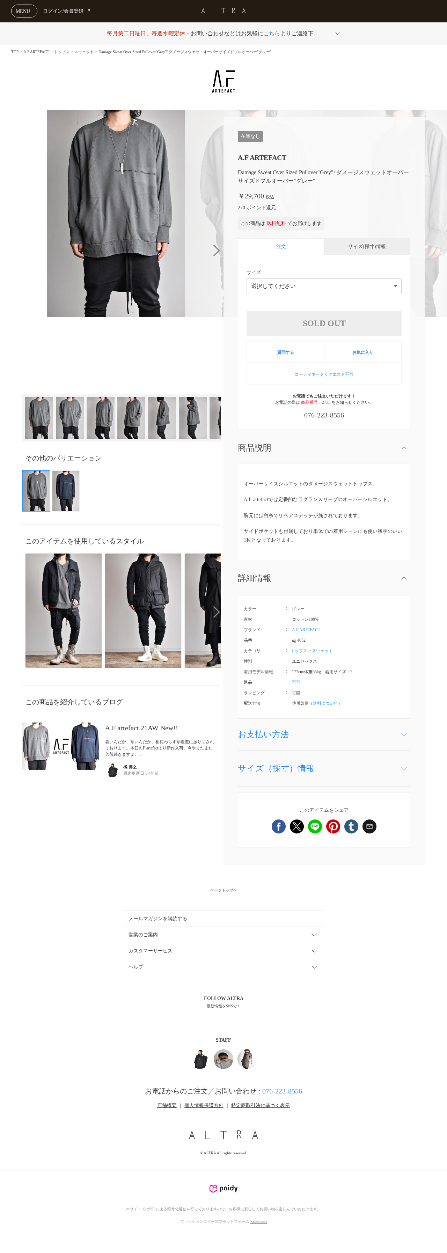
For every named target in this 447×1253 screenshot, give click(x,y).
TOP (15, 52)
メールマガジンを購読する (158, 918)
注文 (281, 246)
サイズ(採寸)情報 (367, 246)
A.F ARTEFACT (36, 52)
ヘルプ (136, 967)
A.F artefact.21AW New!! (141, 728)
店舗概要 (167, 1105)
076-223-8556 (282, 1091)
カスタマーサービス (151, 950)
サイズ (254, 272)
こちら (271, 33)
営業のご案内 (143, 934)
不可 (296, 682)
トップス (61, 52)
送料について (325, 703)
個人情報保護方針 (204, 1105)
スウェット (84, 52)
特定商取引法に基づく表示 (260, 1105)
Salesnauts (258, 1221)
